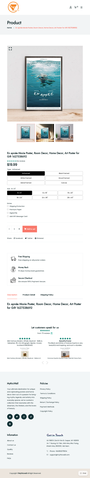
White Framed (26, 178)
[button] (43, 362)
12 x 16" (44, 193)
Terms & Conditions (47, 393)
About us (10, 440)
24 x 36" (45, 197)
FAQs (9, 458)
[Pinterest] (10, 424)
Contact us (11, 445)
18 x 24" (19, 197)
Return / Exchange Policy (49, 402)
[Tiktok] (31, 416)
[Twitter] (17, 416)
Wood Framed (64, 178)
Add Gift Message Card (18, 216)
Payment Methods (47, 407)
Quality (10, 449)
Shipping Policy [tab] (46, 295)
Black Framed (64, 173)
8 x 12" (19, 193)
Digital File (13, 213)
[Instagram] (24, 416)
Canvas (64, 183)
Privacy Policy (45, 389)
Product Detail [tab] (29, 295)
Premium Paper (16, 210)
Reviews (10, 454)
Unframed (26, 173)
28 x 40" (70, 197)
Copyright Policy (46, 411)
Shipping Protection (17, 206)
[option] (45, 84)
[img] (45, 330)
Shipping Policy (45, 398)
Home (9, 28)
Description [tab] (12, 295)
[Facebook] (10, 416)
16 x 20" (70, 193)
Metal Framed (26, 183)
